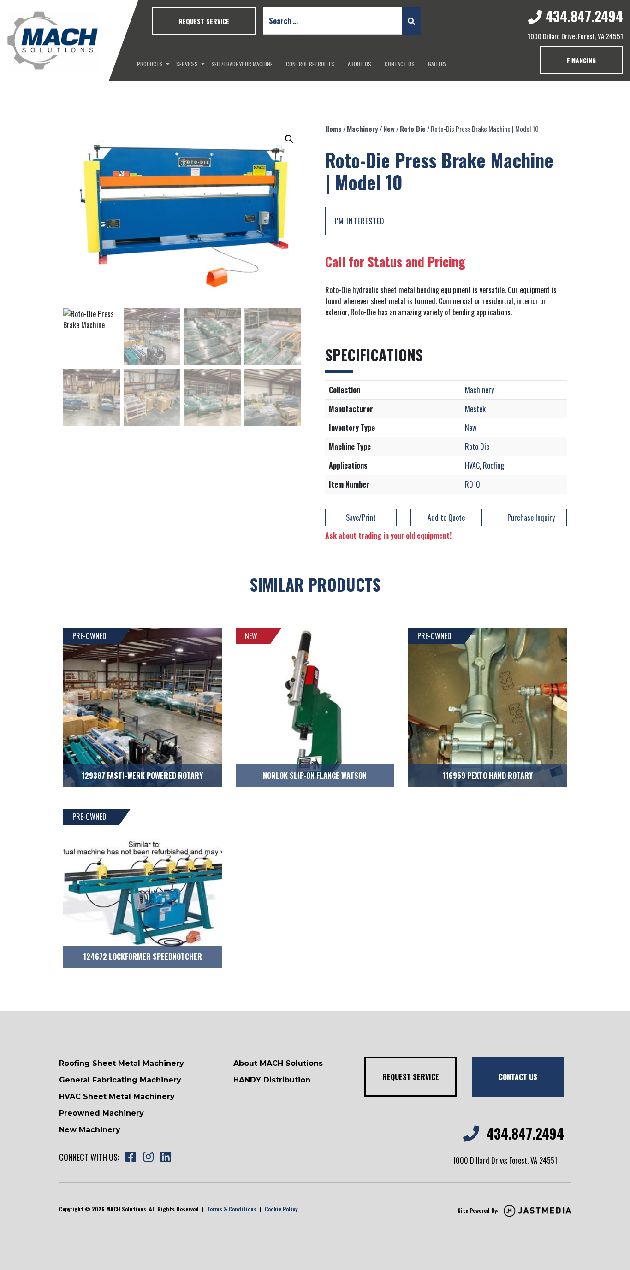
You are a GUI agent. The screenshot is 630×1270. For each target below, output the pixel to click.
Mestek (475, 408)
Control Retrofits (310, 64)
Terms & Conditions (231, 1209)
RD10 (472, 484)
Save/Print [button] (361, 517)
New (389, 128)
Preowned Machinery (101, 1113)
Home (333, 128)
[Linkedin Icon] (166, 1157)
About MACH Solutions (278, 1063)
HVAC (472, 465)
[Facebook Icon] (131, 1157)
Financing (581, 60)
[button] (289, 139)
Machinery (362, 128)
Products (150, 64)
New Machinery (89, 1129)
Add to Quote (446, 517)
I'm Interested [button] (360, 221)
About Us (359, 64)
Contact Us (400, 64)
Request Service (203, 21)
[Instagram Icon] (148, 1157)
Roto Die (413, 128)
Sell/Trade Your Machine (242, 64)
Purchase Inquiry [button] (531, 517)
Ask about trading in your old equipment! (388, 535)
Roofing (493, 465)
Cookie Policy (281, 1209)
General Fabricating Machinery (120, 1080)
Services (187, 64)
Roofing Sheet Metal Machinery (121, 1063)
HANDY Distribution (271, 1080)
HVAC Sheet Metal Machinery (117, 1096)
